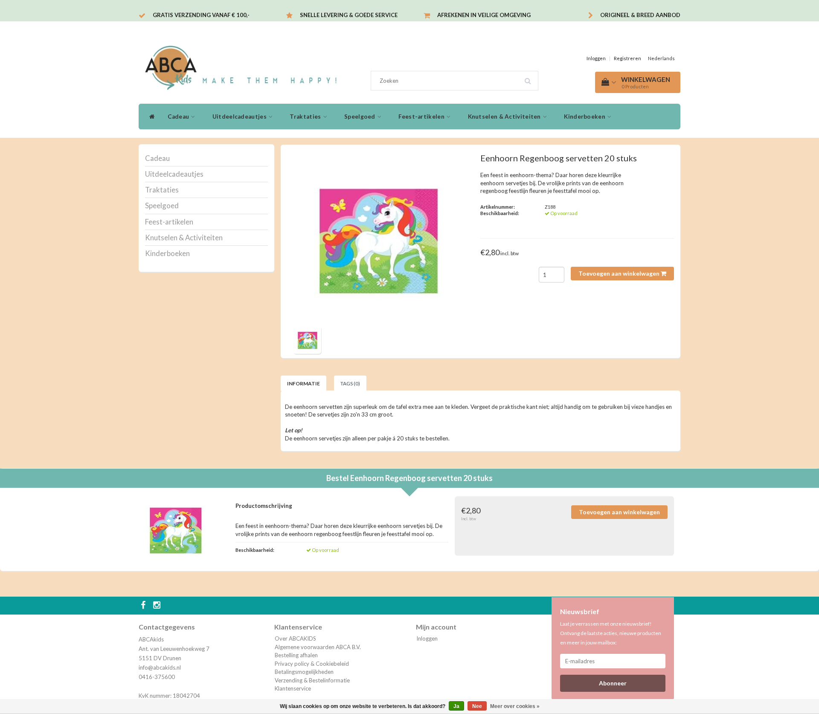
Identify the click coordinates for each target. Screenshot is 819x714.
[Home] (150, 116)
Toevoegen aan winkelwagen (619, 273)
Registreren (627, 58)
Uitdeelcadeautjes (240, 116)
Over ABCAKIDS (295, 638)
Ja (456, 706)
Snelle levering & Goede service (349, 15)
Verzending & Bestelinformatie (312, 680)
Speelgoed (360, 116)
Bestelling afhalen (296, 655)
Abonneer (613, 683)
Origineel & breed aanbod (640, 15)
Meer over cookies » (515, 706)
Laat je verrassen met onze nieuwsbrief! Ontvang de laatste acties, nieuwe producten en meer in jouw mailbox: (610, 633)
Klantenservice (293, 688)
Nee (477, 706)
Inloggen (596, 58)
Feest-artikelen (422, 116)
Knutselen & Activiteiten (505, 116)
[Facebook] (144, 605)
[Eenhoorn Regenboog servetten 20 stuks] (378, 238)
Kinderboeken (585, 116)
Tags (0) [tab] (350, 383)
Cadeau (179, 116)
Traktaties (306, 116)
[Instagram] (158, 605)
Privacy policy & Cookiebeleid (312, 663)
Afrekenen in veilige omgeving (484, 15)
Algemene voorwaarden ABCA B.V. (318, 647)
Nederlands (661, 58)
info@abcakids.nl (160, 667)
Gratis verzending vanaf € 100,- (201, 15)
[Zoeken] (530, 77)
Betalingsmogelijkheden (304, 671)
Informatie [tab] (303, 383)
